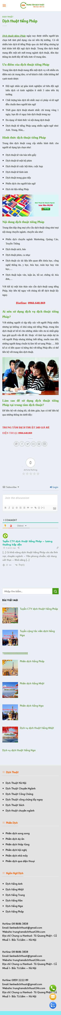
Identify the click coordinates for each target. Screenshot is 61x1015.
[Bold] (5, 508)
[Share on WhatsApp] (16, 444)
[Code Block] (31, 508)
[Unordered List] (24, 508)
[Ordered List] (20, 508)
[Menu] (4, 5)
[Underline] (13, 508)
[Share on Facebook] (22, 444)
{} (39, 507)
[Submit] (55, 591)
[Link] (35, 508)
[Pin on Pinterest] (39, 444)
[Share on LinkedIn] (44, 444)
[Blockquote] (28, 508)
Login (55, 487)
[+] (43, 507)
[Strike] (16, 508)
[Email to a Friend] (33, 444)
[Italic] (9, 508)
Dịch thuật (7, 16)
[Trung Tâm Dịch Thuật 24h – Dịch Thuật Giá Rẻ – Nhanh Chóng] (32, 5)
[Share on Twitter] (27, 444)
